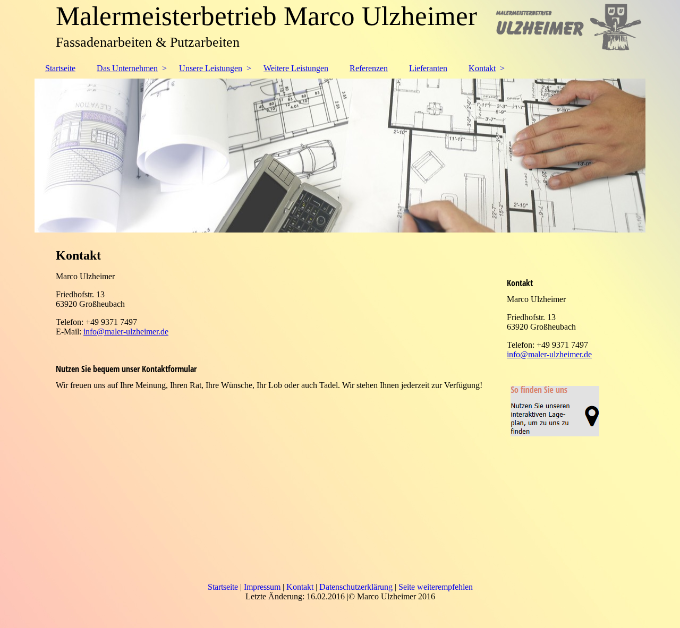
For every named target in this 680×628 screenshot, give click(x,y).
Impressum (262, 586)
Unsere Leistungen (210, 68)
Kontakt (482, 68)
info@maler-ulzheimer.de (125, 331)
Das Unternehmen (127, 68)
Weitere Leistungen (296, 68)
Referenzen (369, 68)
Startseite (60, 68)
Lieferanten (428, 68)
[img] (340, 156)
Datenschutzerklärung (356, 586)
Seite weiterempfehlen (435, 586)
